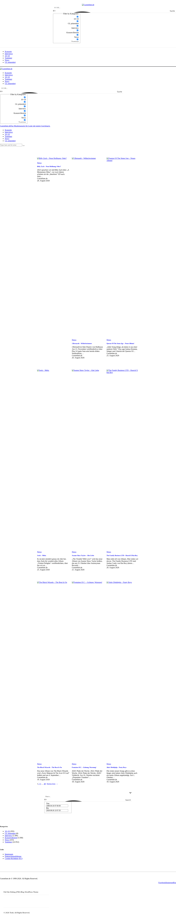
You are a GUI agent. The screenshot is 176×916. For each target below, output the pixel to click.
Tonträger (8, 842)
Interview (8, 836)
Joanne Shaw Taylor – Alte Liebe (83, 555)
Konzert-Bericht (11, 838)
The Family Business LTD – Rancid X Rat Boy (122, 555)
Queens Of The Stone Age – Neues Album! (120, 343)
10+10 (7, 831)
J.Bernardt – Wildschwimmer (82, 343)
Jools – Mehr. (41, 555)
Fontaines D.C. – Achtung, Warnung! (84, 767)
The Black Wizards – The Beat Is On (49, 767)
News (39, 163)
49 (45, 784)
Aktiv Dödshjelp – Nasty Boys (116, 767)
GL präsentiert (10, 833)
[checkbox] (67, 18)
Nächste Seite (52, 784)
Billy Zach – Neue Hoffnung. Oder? (49, 166)
